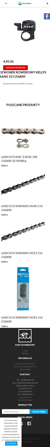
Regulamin (25, 369)
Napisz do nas (25, 400)
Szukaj (25, 353)
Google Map (25, 397)
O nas (25, 350)
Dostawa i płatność (25, 364)
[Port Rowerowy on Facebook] (29, 424)
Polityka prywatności (25, 367)
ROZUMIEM (11, 443)
